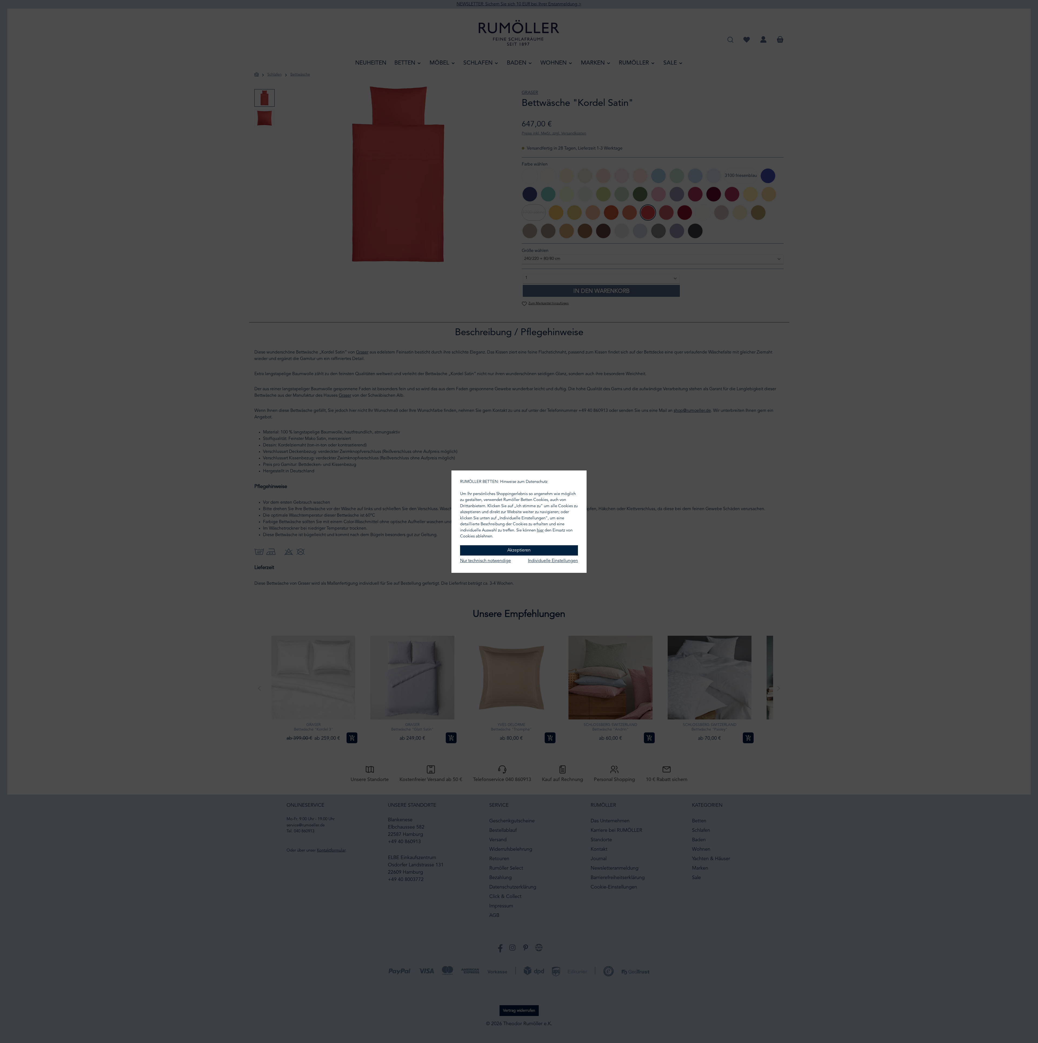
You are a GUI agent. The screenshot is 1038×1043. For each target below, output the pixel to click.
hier (540, 531)
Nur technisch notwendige (485, 561)
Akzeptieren (519, 550)
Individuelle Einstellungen (553, 561)
